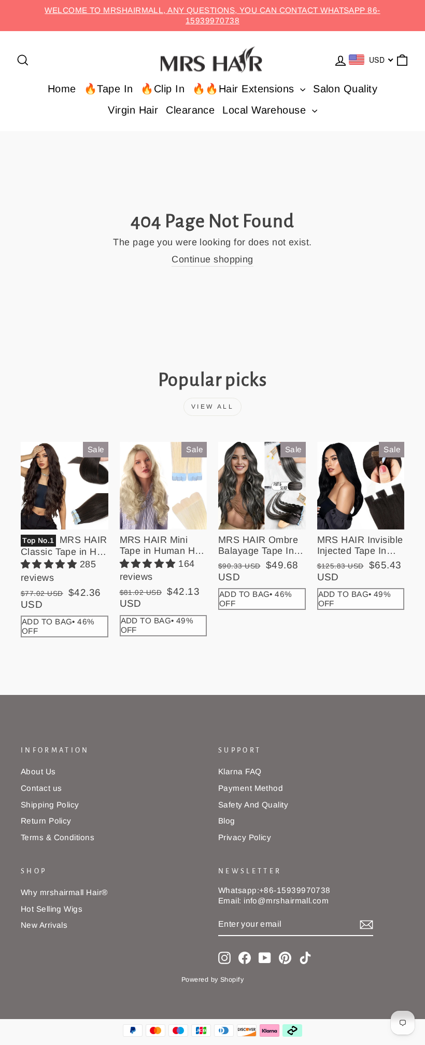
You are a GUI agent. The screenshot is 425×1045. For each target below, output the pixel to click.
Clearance (190, 110)
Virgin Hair (133, 110)
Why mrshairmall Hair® (64, 892)
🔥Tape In (108, 88)
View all (212, 406)
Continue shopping (212, 259)
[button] (50, 564)
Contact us (41, 788)
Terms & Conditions (57, 837)
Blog (226, 820)
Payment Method (250, 788)
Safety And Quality (253, 804)
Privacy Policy (244, 837)
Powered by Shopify (212, 979)
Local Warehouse (265, 110)
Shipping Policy (50, 804)
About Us (38, 771)
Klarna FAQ (240, 771)
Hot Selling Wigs (51, 908)
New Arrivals (44, 925)
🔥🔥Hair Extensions (245, 88)
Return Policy (46, 820)
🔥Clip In (162, 88)
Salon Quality (345, 88)
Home (62, 88)
